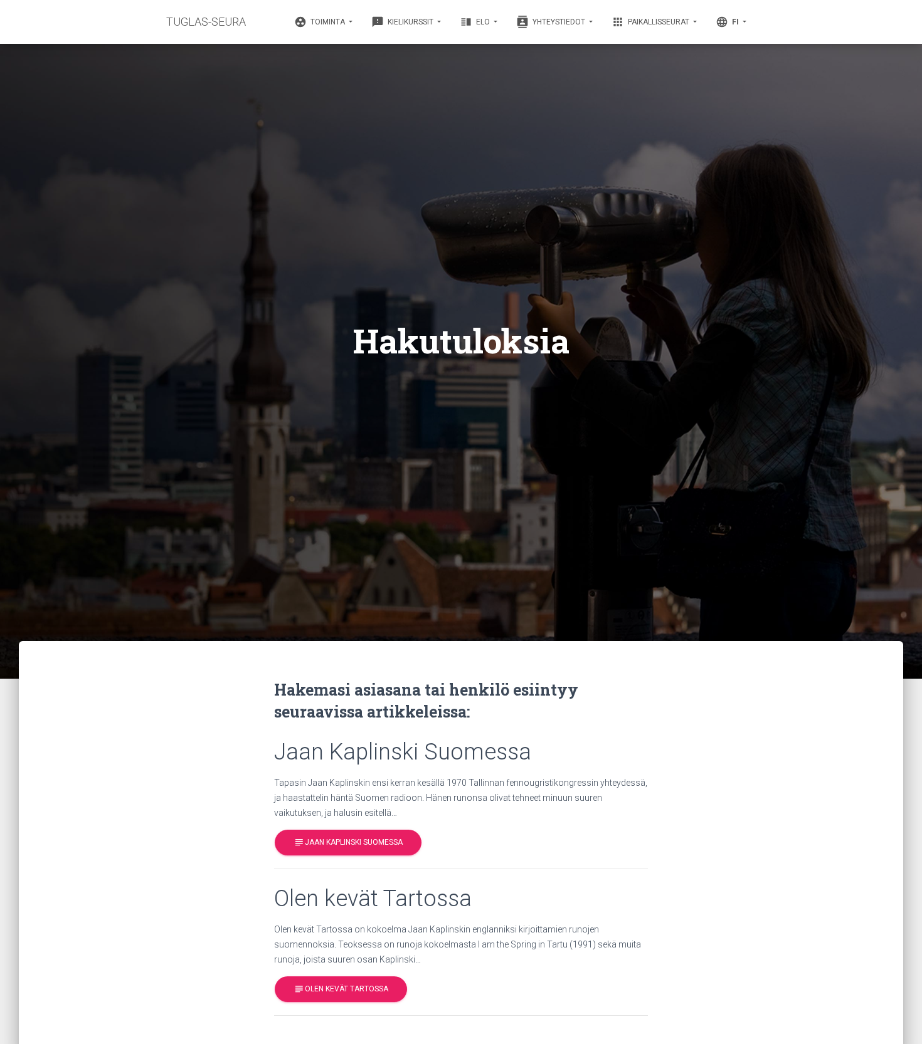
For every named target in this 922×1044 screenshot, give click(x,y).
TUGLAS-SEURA (206, 21)
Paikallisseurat (651, 22)
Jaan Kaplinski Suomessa (348, 842)
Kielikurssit (403, 22)
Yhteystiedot (551, 22)
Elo (476, 22)
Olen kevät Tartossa (341, 988)
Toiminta (320, 22)
